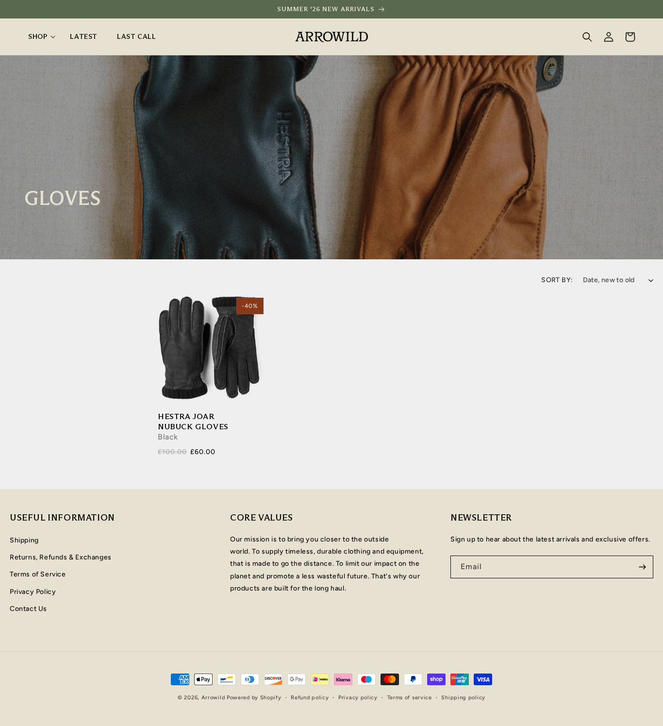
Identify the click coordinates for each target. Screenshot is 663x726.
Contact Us (28, 609)
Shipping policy (463, 697)
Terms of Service (38, 575)
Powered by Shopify (254, 697)
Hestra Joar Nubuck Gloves (193, 421)
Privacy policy (358, 697)
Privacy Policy (33, 592)
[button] (39, 36)
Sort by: (557, 280)
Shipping (24, 540)
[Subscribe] (642, 567)
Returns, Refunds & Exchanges (61, 558)
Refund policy (310, 697)
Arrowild (213, 697)
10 (220, 348)
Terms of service (409, 697)
